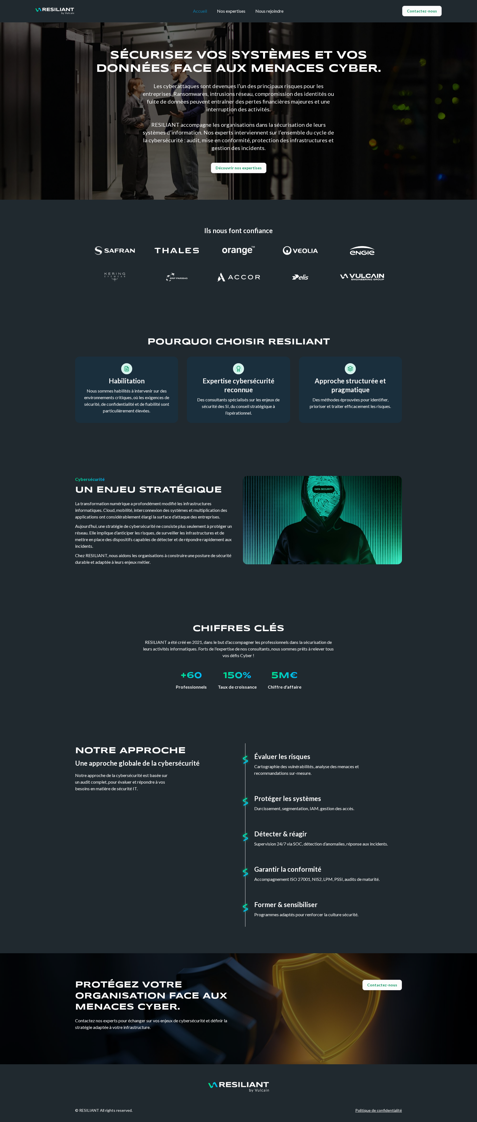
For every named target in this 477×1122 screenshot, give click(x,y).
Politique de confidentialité (378, 1110)
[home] (54, 11)
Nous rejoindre (269, 11)
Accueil (200, 11)
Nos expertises (231, 11)
